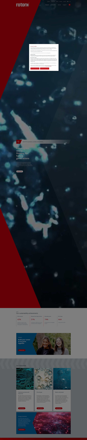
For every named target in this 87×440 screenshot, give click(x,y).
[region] (44, 57)
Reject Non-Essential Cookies (35, 68)
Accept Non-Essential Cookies (45, 68)
